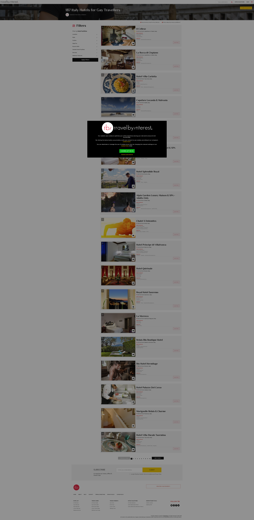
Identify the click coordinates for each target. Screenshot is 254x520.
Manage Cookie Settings (127, 154)
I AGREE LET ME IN (127, 151)
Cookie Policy (127, 141)
